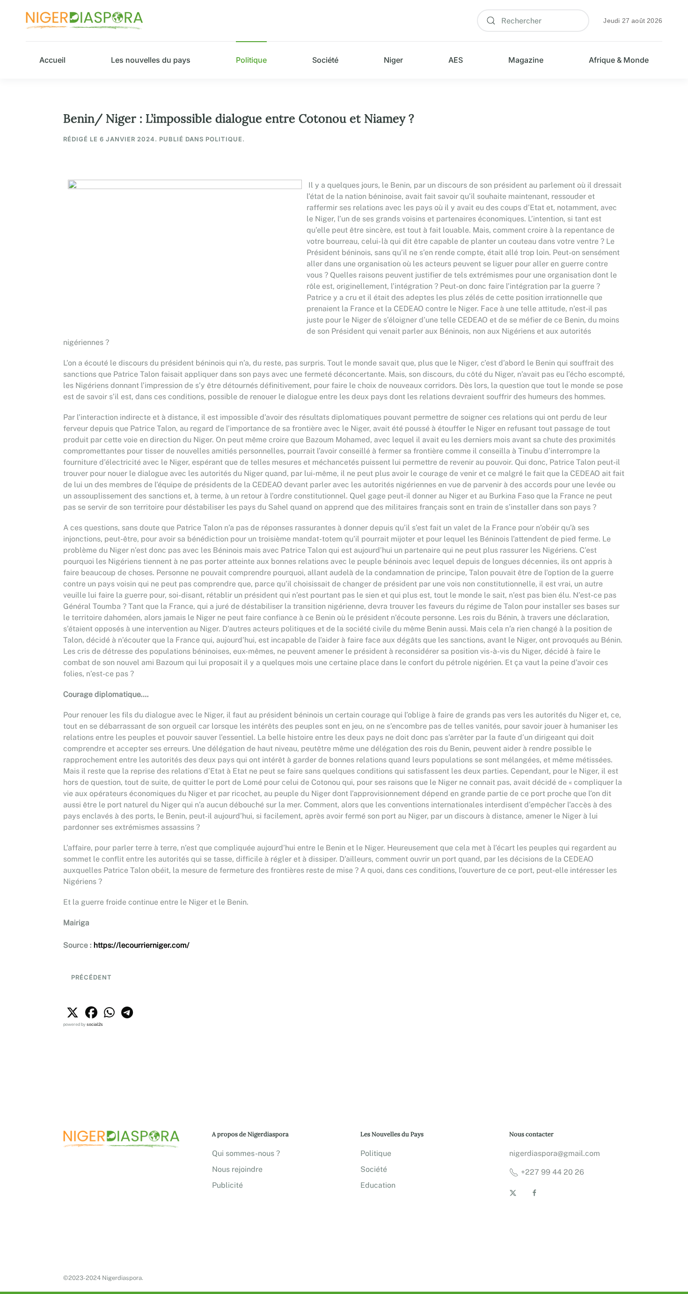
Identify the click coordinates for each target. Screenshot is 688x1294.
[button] (72, 1013)
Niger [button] (393, 60)
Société (325, 60)
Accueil (52, 60)
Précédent (90, 977)
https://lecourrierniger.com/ (142, 945)
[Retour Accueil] (84, 20)
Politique (251, 60)
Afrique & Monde (619, 60)
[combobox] (533, 20)
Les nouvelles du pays (150, 60)
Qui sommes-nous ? (246, 1153)
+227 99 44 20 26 (552, 1172)
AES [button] (455, 60)
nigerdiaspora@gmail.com (554, 1153)
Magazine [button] (525, 60)
